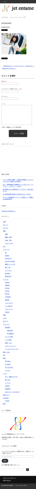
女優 (4, 221)
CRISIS (7, 386)
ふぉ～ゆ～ (8, 270)
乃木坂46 (8, 297)
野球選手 (7, 327)
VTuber (7, 401)
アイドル (5, 279)
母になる (7, 380)
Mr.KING (7, 273)
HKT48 (7, 288)
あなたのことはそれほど (12, 392)
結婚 (6, 234)
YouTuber (6, 398)
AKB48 (7, 282)
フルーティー (9, 309)
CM (4, 355)
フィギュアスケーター (11, 349)
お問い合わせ (7, 480)
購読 (5, 460)
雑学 (4, 404)
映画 (4, 358)
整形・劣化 (6, 352)
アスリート (6, 324)
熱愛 (4, 231)
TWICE (7, 312)
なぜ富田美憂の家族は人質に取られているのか (17, 194)
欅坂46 (7, 300)
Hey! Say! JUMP (10, 261)
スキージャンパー (10, 346)
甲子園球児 (10, 333)
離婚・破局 (8, 237)
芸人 (4, 246)
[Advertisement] (14, 159)
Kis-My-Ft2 (8, 258)
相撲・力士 (8, 343)
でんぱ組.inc (8, 306)
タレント (5, 225)
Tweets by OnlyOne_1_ (9, 211)
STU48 (7, 291)
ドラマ (5, 373)
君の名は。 (8, 361)
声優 (4, 315)
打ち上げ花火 (9, 367)
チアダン (7, 370)
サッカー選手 (9, 336)
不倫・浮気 (8, 240)
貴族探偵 (7, 389)
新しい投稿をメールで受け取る (12, 127)
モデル (5, 318)
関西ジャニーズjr (10, 264)
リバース (7, 383)
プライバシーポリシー (9, 478)
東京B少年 (8, 276)
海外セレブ (6, 395)
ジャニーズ (6, 249)
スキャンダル (9, 243)
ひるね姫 (7, 364)
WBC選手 (10, 330)
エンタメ (5, 228)
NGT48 (7, 294)
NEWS (7, 255)
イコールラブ (9, 303)
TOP (14, 17)
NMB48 (7, 285)
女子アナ (5, 321)
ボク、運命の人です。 (11, 376)
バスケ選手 (8, 340)
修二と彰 (7, 267)
